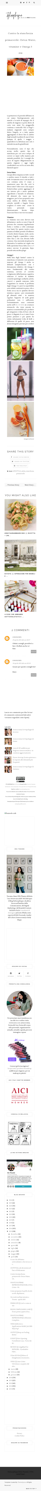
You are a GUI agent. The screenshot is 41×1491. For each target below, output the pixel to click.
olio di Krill (19, 305)
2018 (10, 1223)
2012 (10, 1383)
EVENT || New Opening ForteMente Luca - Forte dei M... (21, 1341)
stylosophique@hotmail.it (20, 804)
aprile (13, 1257)
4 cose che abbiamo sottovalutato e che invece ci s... (21, 1262)
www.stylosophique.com (24, 789)
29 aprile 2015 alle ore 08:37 (21, 640)
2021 (10, 1214)
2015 (10, 1231)
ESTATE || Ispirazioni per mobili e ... (20, 575)
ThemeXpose (22, 1482)
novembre (14, 1237)
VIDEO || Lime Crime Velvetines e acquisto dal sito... (19, 1364)
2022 (10, 1211)
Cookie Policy (19, 1436)
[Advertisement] (19, 831)
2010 (10, 1389)
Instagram (11, 976)
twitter (19, 976)
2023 (10, 1209)
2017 (10, 1226)
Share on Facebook (21, 457)
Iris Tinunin (16, 784)
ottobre (13, 1240)
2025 (10, 1203)
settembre (14, 1243)
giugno (13, 1251)
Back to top (30, 1488)
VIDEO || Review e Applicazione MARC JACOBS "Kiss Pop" (21, 1326)
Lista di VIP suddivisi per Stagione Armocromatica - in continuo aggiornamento (23, 750)
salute (23, 471)
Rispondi (33, 651)
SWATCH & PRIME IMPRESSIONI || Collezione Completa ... (20, 1318)
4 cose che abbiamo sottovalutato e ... (14, 615)
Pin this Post (22, 466)
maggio (13, 1254)
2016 (10, 1228)
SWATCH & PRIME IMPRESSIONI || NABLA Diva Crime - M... (21, 1285)
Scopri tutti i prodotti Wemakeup (19, 1069)
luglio (13, 1248)
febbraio (14, 1372)
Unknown (17, 637)
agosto (13, 1245)
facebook (28, 976)
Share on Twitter (22, 461)
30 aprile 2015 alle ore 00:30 (22, 663)
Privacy (19, 1433)
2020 (10, 1217)
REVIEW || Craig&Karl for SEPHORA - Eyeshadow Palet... (19, 1349)
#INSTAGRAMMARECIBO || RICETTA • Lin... (20, 534)
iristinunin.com (14, 1023)
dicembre (14, 1234)
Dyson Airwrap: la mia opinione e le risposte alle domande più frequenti (24, 760)
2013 (10, 1380)
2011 (10, 1386)
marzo (13, 1369)
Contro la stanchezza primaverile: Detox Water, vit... (20, 1276)
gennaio (14, 1375)
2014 (10, 1378)
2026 (10, 1200)
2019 (10, 1220)
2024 (10, 1206)
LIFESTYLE (17, 471)
